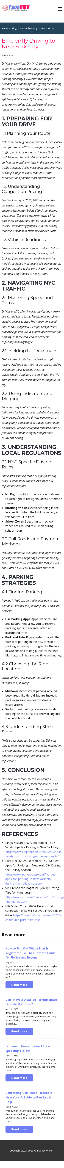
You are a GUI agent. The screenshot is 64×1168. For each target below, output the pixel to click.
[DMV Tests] (16, 8)
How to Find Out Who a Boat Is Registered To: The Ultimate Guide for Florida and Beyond (30, 952)
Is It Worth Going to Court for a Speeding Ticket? (27, 1048)
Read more (19, 984)
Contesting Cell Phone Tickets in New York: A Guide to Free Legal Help (28, 1097)
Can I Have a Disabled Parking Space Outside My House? (31, 1002)
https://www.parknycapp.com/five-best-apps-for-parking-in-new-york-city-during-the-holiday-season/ (31, 878)
